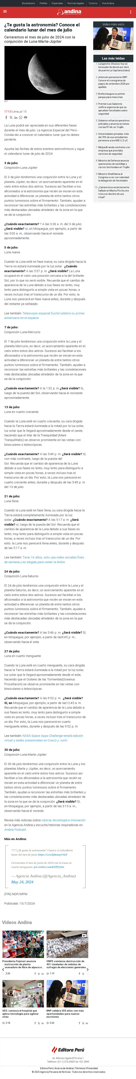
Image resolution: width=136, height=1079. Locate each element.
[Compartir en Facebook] (35, 973)
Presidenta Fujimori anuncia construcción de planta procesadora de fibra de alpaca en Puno (22, 966)
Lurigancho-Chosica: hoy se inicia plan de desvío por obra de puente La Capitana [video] (114, 67)
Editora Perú (46, 1068)
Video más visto (113, 24)
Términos (80, 1068)
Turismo (93, 3)
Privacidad (92, 1068)
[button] (3, 970)
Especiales (57, 3)
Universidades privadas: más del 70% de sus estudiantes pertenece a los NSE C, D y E (113, 137)
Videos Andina (17, 922)
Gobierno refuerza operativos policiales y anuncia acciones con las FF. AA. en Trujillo (114, 123)
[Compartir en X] (39, 973)
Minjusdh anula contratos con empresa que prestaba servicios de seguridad (114, 150)
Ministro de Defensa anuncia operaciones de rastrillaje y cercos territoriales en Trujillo (114, 164)
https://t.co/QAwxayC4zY (52, 854)
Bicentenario (28, 3)
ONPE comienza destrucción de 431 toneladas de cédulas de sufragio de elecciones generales (66, 964)
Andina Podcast (15, 829)
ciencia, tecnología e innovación (63, 820)
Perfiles (43, 3)
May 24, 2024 (22, 882)
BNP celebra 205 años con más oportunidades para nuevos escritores (65, 1013)
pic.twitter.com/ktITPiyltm (49, 867)
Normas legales (76, 3)
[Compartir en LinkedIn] (42, 973)
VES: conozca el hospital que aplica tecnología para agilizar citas (20, 1013)
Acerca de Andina (64, 1068)
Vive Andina (108, 3)
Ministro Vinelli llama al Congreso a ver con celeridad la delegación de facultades (113, 177)
